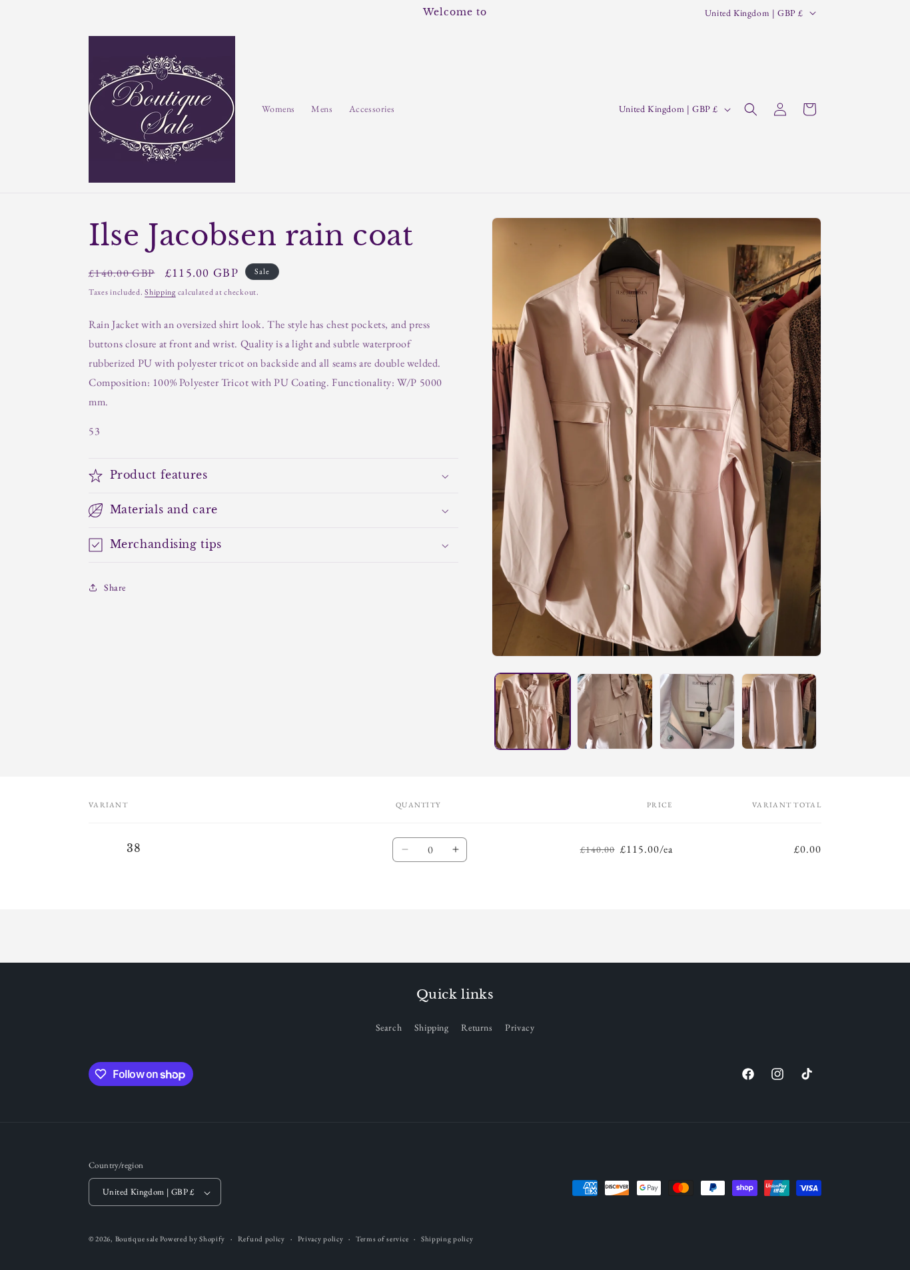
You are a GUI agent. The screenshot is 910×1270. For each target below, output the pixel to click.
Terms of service (382, 1239)
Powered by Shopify (192, 1239)
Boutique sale (138, 1239)
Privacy (519, 1027)
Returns (476, 1027)
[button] (750, 109)
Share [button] (115, 587)
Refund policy (261, 1239)
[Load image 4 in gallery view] (779, 711)
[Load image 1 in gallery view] (532, 711)
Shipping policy (447, 1239)
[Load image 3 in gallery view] (697, 711)
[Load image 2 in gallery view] (614, 711)
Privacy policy (321, 1239)
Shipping (160, 292)
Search (389, 1027)
